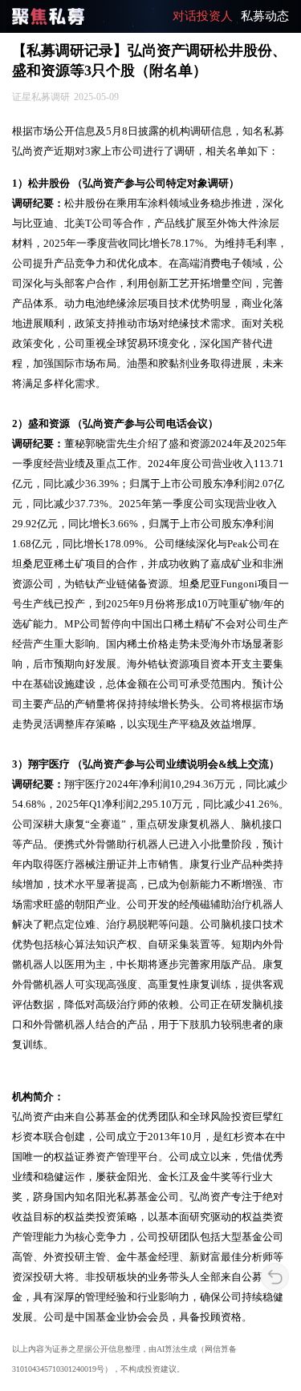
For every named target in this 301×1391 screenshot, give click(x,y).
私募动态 (265, 16)
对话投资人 (203, 16)
